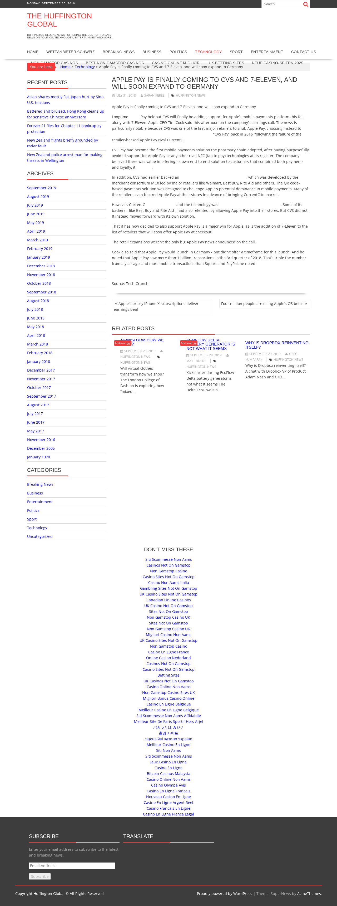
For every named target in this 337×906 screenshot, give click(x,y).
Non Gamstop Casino (168, 570)
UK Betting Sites (226, 63)
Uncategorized (40, 536)
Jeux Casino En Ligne (168, 761)
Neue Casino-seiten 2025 (277, 63)
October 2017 (39, 387)
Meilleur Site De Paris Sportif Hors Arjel (168, 721)
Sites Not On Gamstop (168, 611)
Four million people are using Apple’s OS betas (262, 303)
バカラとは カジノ (168, 727)
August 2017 (38, 404)
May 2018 (35, 326)
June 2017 (35, 422)
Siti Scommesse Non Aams (168, 559)
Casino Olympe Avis (168, 785)
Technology (208, 52)
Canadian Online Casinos (168, 599)
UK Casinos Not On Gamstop (168, 680)
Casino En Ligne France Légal (168, 814)
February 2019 (39, 248)
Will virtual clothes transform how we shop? (143, 339)
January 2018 (38, 361)
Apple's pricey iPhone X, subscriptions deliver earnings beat (156, 306)
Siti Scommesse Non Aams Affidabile (168, 715)
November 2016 (41, 439)
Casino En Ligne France (168, 651)
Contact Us (303, 52)
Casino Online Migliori (176, 63)
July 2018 (35, 309)
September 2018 (41, 291)
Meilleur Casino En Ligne (168, 744)
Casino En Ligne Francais (168, 790)
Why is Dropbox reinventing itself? (277, 345)
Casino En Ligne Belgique (168, 704)
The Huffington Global (59, 20)
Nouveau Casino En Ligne (168, 796)
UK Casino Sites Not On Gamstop (168, 594)
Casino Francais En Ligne (168, 808)
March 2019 (37, 239)
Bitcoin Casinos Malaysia (168, 773)
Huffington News (191, 95)
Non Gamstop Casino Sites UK (168, 692)
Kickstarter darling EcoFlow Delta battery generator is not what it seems (210, 342)
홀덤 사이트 (168, 732)
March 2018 (37, 344)
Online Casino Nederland (168, 657)
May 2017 (35, 430)
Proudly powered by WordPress (224, 893)
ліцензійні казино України (168, 738)
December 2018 (41, 265)
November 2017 (41, 378)
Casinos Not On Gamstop (168, 565)
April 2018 (36, 335)
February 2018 (39, 352)
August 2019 (38, 196)
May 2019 (35, 222)
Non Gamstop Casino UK (168, 617)
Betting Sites (168, 675)
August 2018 (38, 300)
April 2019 (36, 231)
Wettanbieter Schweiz (70, 52)
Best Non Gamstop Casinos (115, 63)
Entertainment (267, 52)
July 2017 (35, 413)
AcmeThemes (309, 893)
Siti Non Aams (168, 750)
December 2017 (41, 370)
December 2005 (41, 448)
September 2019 (41, 187)
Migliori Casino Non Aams (168, 634)
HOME (33, 52)
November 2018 (41, 274)
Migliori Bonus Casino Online (168, 698)
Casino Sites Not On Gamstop (169, 576)
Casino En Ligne (168, 767)
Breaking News (119, 52)
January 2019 (38, 257)
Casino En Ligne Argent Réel (168, 802)
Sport (236, 52)
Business (151, 52)
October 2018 (39, 283)
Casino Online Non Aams (169, 686)
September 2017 (41, 396)
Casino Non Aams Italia (168, 582)
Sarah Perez (154, 95)
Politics (178, 52)
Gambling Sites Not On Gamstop (168, 588)
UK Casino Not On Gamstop (168, 605)
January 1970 (38, 456)
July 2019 (35, 205)
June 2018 (35, 318)
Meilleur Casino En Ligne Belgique (168, 709)
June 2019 (35, 213)
